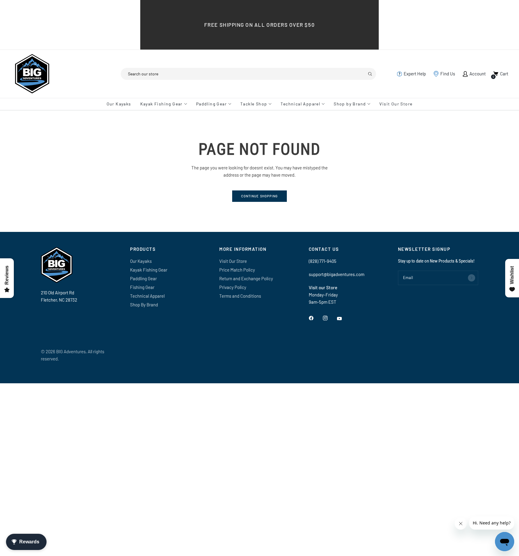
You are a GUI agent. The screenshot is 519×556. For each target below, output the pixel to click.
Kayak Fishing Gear (161, 103)
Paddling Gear (211, 103)
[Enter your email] (471, 277)
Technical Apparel (300, 103)
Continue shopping (259, 196)
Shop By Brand (144, 304)
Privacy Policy (232, 287)
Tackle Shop (253, 103)
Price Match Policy (237, 269)
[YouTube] (343, 318)
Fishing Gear (142, 287)
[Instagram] (329, 318)
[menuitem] (121, 104)
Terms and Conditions (240, 296)
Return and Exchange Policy (246, 278)
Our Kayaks (119, 103)
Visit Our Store (395, 103)
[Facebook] (315, 318)
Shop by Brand (350, 103)
